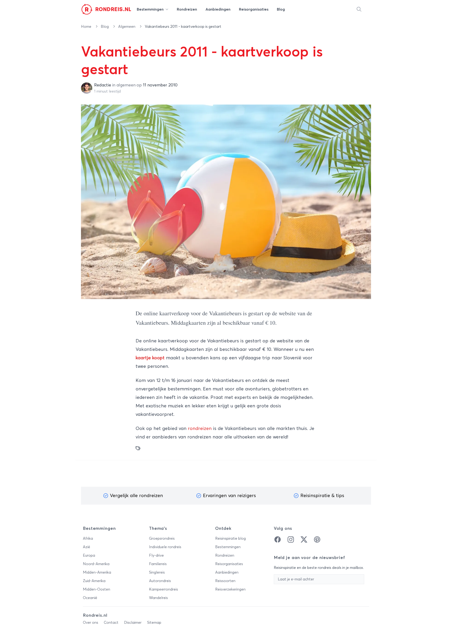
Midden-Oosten (96, 589)
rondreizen (200, 428)
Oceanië (90, 598)
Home (86, 26)
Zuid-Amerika (94, 581)
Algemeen (127, 26)
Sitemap (154, 622)
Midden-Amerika (97, 572)
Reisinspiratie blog (230, 538)
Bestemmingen (228, 547)
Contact (111, 622)
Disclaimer (132, 622)
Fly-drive (156, 555)
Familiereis (158, 564)
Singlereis (157, 572)
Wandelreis (158, 598)
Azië (86, 547)
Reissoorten (225, 581)
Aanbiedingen (226, 572)
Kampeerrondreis (163, 589)
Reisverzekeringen (230, 589)
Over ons (90, 622)
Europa (89, 555)
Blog (105, 26)
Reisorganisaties (229, 564)
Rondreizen (224, 555)
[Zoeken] (359, 9)
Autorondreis (160, 581)
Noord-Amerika (96, 564)
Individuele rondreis (165, 547)
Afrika (88, 538)
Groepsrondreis (162, 538)
